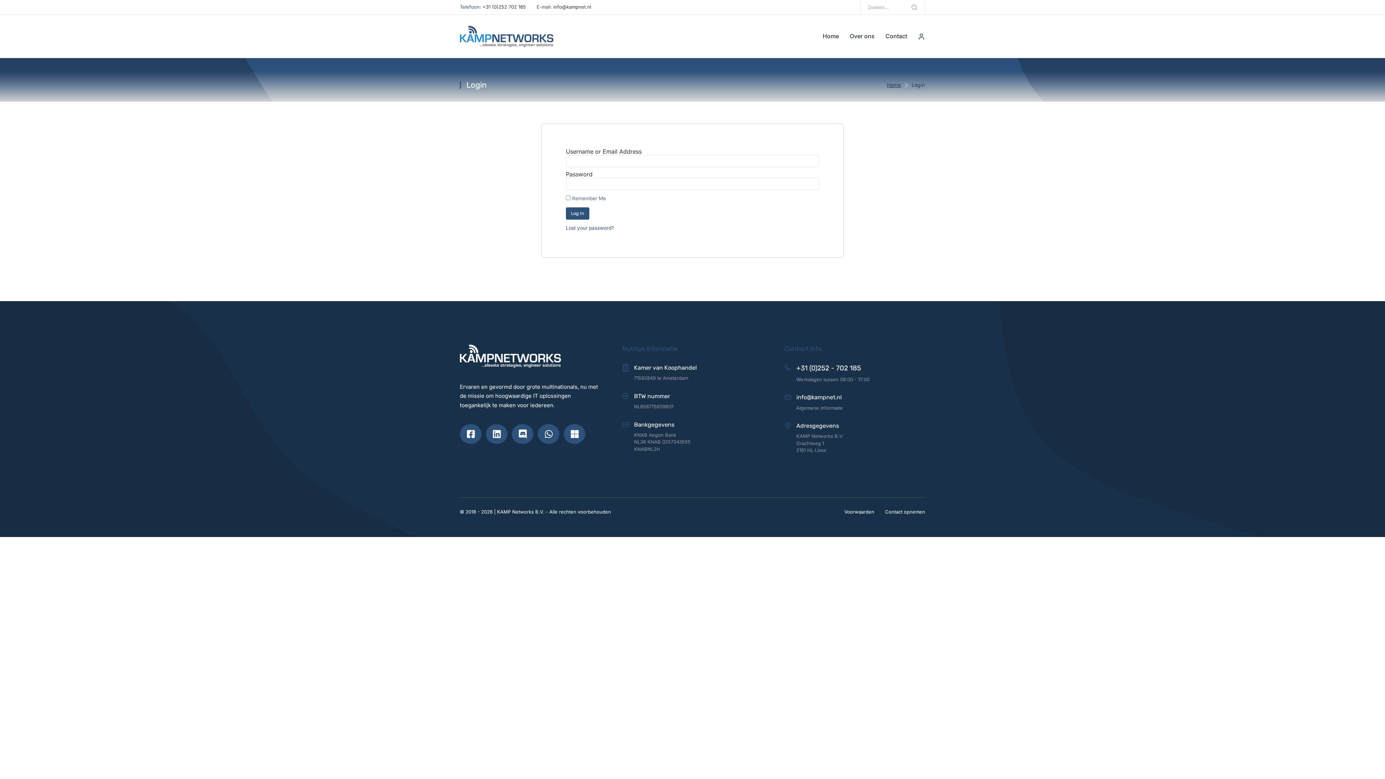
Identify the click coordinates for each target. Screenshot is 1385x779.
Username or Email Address (604, 151)
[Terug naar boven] (1372, 766)
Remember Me (588, 198)
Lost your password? (590, 228)
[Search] (914, 7)
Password (579, 174)
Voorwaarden (859, 512)
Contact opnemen (905, 512)
